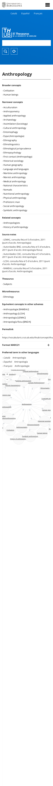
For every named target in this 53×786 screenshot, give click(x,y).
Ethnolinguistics (11, 144)
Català (14, 13)
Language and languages (16, 169)
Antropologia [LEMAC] (14, 317)
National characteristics (15, 185)
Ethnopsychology (12, 152)
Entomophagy (10, 132)
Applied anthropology (14, 115)
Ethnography (10, 140)
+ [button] (7, 374)
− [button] (7, 379)
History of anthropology (15, 227)
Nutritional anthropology (16, 193)
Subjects (7, 284)
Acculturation (10, 107)
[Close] (47, 5)
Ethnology (8, 296)
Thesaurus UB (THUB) (19, 32)
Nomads (7, 189)
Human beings (10, 94)
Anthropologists (11, 222)
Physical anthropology (14, 197)
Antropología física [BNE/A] (17, 321)
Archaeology (9, 119)
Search (5, 51)
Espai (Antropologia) (13, 136)
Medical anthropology (14, 181)
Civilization (8, 90)
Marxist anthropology (14, 177)
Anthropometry (11, 111)
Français (38, 13)
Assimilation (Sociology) (15, 123)
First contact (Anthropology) (17, 156)
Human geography (13, 164)
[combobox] (26, 43)
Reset (14, 51)
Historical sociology (13, 160)
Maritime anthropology (15, 173)
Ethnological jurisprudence (17, 148)
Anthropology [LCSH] (14, 313)
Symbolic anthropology (15, 210)
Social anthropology (13, 206)
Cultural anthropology (14, 127)
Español (25, 13)
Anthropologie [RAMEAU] (16, 309)
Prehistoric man (11, 201)
